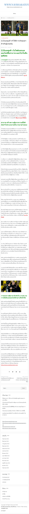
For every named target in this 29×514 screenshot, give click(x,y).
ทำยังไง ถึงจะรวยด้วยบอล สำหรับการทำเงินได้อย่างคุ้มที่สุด (22, 380)
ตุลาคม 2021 (5, 465)
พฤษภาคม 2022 (6, 448)
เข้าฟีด (3, 494)
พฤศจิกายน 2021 (6, 463)
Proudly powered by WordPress (8, 506)
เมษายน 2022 (5, 451)
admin (10, 47)
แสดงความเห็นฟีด (6, 496)
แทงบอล (4, 482)
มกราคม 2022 (5, 458)
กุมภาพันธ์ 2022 (6, 455)
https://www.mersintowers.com (9, 421)
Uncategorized (5, 477)
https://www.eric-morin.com (8, 426)
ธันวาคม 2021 (5, 460)
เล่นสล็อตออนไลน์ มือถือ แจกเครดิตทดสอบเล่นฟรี (7, 379)
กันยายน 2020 (5, 467)
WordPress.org (6, 498)
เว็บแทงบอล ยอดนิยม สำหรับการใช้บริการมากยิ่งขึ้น (13, 410)
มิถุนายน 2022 (5, 446)
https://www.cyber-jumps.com (9, 428)
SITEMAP (3, 510)
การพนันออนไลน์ (4, 38)
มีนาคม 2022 (5, 453)
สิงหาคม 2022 (5, 441)
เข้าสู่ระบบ (4, 491)
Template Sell (4, 508)
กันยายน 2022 (5, 439)
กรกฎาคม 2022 (5, 443)
